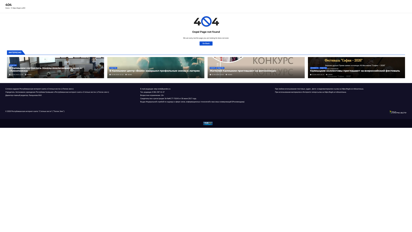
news (29, 74)
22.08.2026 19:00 (218, 74)
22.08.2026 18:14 (318, 74)
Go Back (206, 43)
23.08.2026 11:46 (17, 74)
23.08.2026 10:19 (117, 74)
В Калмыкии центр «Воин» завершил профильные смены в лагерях (154, 70)
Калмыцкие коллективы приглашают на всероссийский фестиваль (355, 70)
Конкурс (212, 68)
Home (7, 8)
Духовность (314, 68)
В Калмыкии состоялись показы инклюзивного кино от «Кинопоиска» (46, 69)
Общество (13, 65)
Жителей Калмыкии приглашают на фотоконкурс (243, 70)
